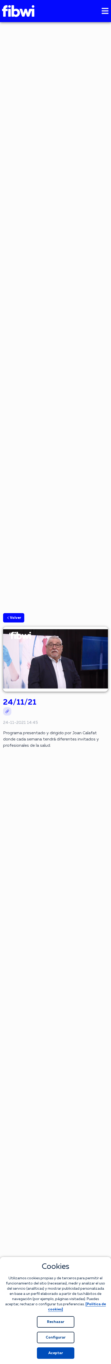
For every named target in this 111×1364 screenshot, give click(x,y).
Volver (15, 618)
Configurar (56, 1337)
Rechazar (55, 1322)
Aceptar (55, 1353)
